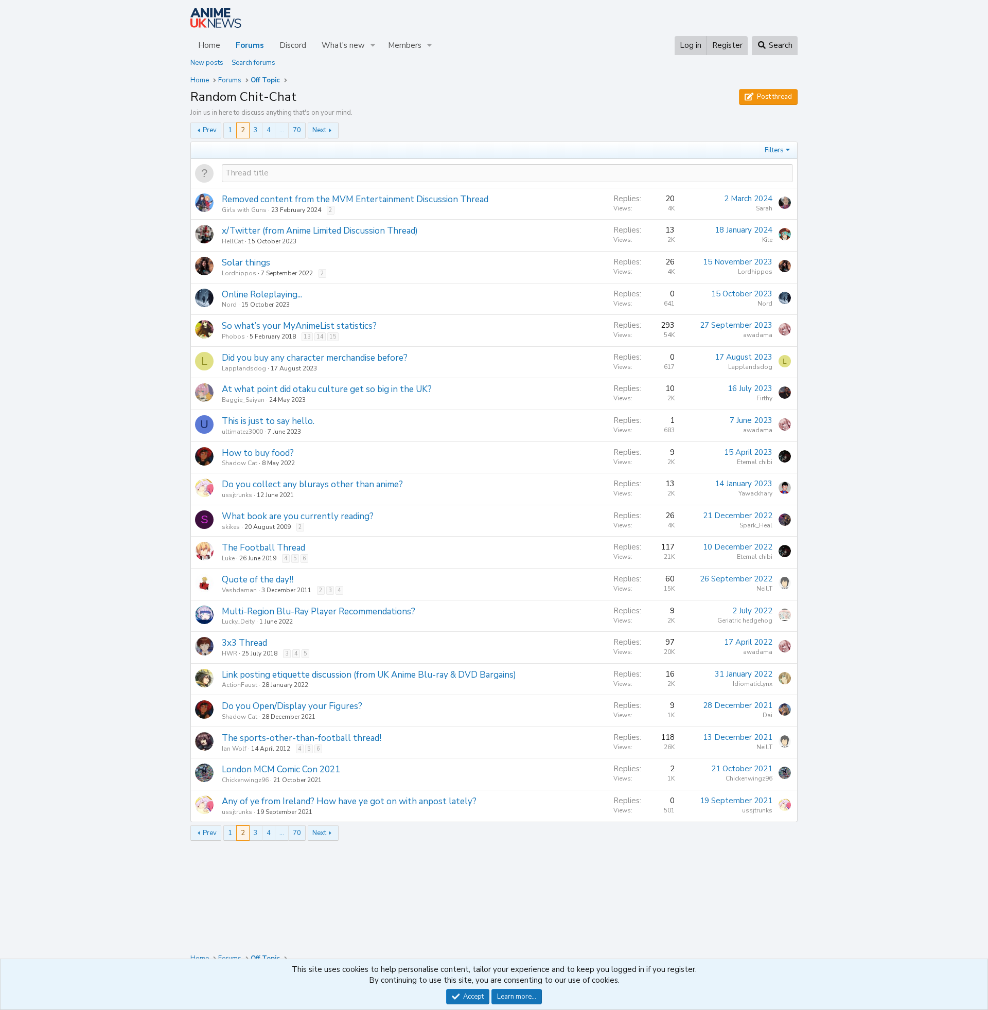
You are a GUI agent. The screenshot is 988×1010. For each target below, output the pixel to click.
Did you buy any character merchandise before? (315, 358)
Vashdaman (239, 590)
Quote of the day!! (257, 580)
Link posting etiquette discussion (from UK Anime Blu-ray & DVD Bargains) (369, 675)
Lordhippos (239, 273)
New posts (206, 62)
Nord (229, 304)
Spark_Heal (755, 525)
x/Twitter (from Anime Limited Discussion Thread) (320, 231)
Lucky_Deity (238, 621)
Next (319, 130)
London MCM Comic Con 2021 (281, 769)
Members (404, 45)
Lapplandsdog (244, 368)
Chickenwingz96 (245, 780)
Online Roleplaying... (262, 294)
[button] (373, 45)
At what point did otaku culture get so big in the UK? (327, 389)
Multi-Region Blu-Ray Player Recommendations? (318, 611)
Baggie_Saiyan (243, 400)
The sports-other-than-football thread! (301, 738)
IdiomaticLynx (752, 684)
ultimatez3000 (242, 432)
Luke (228, 558)
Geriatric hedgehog (744, 620)
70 (297, 130)
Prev (210, 130)
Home (209, 45)
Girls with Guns (244, 210)
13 (307, 337)
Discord (292, 45)
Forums (250, 45)
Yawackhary (755, 493)
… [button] (281, 130)
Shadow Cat (239, 463)
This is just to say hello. (268, 421)
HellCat (232, 241)
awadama (757, 335)
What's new (343, 45)
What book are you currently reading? (298, 516)
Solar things (246, 263)
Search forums (253, 62)
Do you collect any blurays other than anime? (312, 484)
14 (320, 337)
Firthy (764, 398)
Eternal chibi (754, 462)
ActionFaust (239, 685)
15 (333, 337)
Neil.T (764, 588)
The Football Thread (263, 548)
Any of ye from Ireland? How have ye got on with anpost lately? (349, 801)
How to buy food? (258, 453)
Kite (767, 240)
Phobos (233, 336)
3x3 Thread (244, 643)
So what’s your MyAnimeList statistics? (299, 326)
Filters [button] (774, 150)
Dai (767, 715)
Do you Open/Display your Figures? (292, 706)
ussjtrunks (237, 495)
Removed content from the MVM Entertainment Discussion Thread (355, 199)
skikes (231, 527)
